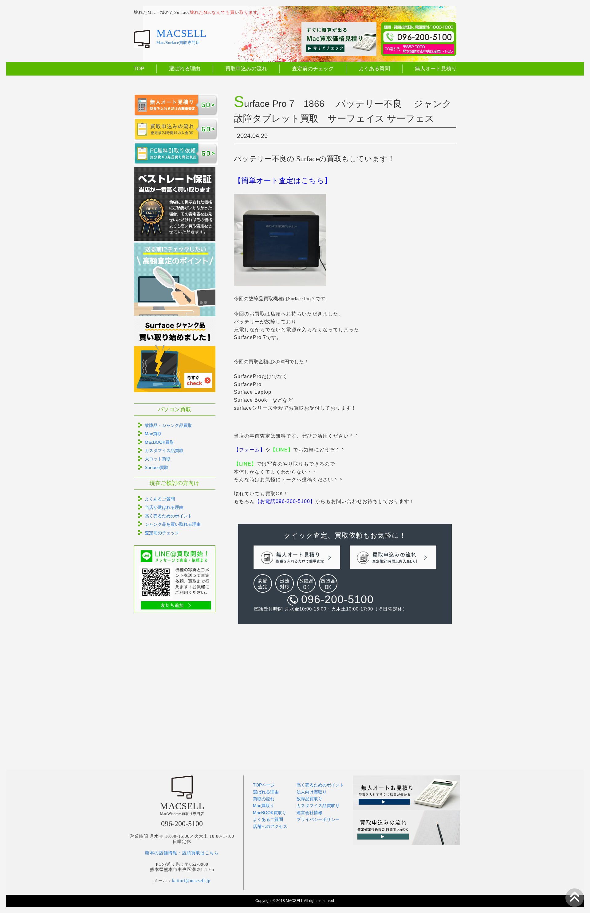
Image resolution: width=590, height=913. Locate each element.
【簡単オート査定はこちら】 (283, 181)
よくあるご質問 (160, 499)
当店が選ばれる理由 (164, 507)
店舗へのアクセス (270, 826)
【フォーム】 (249, 449)
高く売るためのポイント (168, 515)
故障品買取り (309, 798)
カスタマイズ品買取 (164, 450)
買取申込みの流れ (246, 69)
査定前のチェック (313, 69)
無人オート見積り (436, 69)
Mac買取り (263, 805)
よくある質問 (374, 69)
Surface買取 (156, 467)
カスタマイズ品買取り (318, 805)
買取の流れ (263, 798)
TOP (139, 69)
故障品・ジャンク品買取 (168, 425)
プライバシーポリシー (318, 819)
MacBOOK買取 (159, 442)
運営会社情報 (309, 812)
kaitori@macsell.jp (191, 880)
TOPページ (264, 784)
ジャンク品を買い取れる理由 (173, 524)
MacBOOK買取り (269, 812)
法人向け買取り (312, 792)
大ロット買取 (158, 458)
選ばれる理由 (184, 69)
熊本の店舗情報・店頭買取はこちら (182, 853)
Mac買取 (153, 433)
